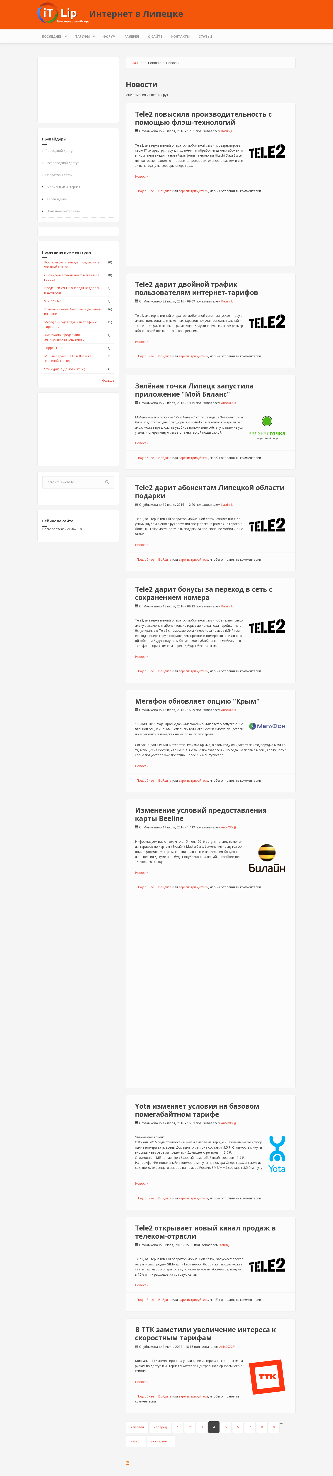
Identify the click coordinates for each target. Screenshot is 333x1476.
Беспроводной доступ (62, 163)
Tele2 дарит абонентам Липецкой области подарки (210, 491)
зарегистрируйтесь (193, 191)
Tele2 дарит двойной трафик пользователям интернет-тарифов (196, 288)
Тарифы (80, 35)
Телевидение (57, 199)
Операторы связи (58, 175)
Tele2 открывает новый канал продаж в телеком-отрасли (205, 1232)
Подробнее (145, 191)
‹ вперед (160, 1427)
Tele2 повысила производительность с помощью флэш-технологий (203, 118)
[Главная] (63, 12)
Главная (136, 63)
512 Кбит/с (52, 301)
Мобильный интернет (63, 187)
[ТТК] (267, 1377)
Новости (141, 176)
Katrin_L (227, 131)
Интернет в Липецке (136, 13)
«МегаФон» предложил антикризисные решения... (64, 337)
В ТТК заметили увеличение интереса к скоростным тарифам (205, 1333)
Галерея (132, 36)
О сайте (155, 36)
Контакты (180, 36)
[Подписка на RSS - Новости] (211, 1463)
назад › (135, 1441)
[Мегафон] (267, 726)
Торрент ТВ (53, 348)
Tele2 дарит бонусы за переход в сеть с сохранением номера (203, 593)
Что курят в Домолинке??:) (64, 369)
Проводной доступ (59, 150)
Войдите (164, 191)
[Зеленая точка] (267, 428)
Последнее (49, 35)
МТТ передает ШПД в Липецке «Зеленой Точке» (68, 358)
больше (108, 380)
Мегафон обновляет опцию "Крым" (197, 701)
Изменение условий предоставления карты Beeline (201, 814)
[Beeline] (267, 858)
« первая (137, 1427)
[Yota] (276, 1154)
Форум (109, 36)
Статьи (205, 36)
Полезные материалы (63, 211)
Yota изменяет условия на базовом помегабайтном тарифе (197, 1110)
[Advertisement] (78, 90)
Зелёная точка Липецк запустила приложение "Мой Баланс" (194, 390)
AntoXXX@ (228, 403)
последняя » (160, 1441)
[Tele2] (267, 151)
